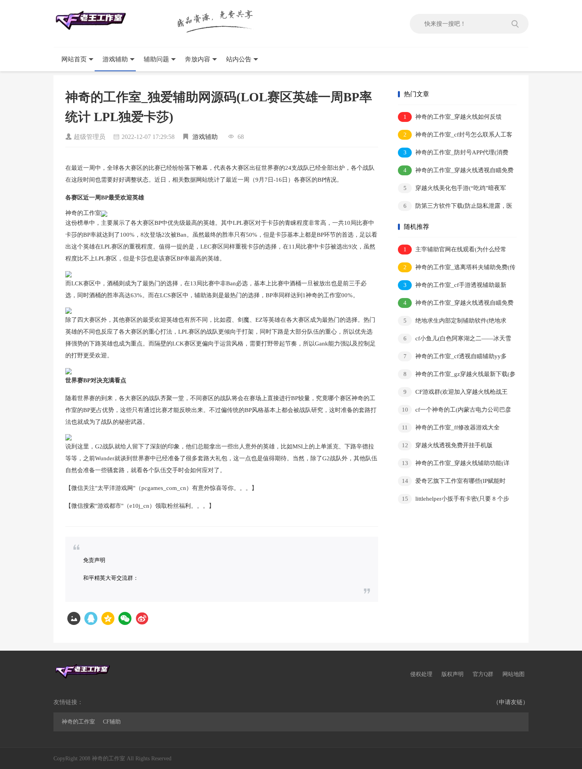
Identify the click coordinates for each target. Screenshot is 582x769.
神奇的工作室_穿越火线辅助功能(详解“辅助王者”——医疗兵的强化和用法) (454, 464)
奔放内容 (197, 59)
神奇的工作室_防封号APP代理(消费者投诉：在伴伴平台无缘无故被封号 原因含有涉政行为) (453, 153)
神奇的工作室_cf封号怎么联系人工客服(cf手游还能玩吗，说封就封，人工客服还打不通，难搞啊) (455, 136)
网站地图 (513, 674)
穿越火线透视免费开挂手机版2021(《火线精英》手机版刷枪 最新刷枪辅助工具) (456, 446)
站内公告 (238, 59)
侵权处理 (421, 674)
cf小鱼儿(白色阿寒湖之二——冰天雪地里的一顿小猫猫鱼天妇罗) (454, 339)
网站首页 (74, 59)
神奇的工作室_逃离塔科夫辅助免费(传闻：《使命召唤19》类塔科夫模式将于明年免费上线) (456, 268)
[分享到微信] (124, 618)
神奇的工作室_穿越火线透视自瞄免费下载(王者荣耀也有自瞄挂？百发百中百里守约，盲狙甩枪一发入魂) (456, 171)
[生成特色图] (73, 618)
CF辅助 (112, 722)
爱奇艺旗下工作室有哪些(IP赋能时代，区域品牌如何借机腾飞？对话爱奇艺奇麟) (454, 482)
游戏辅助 (115, 59)
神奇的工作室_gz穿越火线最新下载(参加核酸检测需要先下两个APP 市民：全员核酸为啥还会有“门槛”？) (457, 375)
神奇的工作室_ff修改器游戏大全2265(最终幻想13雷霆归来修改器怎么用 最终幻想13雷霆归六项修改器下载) (454, 428)
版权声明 (452, 674)
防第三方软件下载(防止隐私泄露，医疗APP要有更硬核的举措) (455, 207)
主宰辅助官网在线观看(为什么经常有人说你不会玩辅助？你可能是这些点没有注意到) (454, 250)
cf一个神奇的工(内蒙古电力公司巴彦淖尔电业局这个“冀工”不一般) (454, 411)
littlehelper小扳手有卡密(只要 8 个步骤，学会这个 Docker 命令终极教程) (453, 500)
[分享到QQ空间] (107, 618)
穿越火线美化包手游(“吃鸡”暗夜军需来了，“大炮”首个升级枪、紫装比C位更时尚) (453, 189)
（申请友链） (511, 702)
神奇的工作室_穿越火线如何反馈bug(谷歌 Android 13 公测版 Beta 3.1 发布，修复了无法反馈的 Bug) (450, 118)
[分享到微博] (141, 618)
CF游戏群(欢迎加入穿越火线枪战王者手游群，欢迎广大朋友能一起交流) (453, 393)
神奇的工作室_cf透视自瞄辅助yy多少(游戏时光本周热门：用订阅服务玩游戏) (453, 357)
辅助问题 (156, 59)
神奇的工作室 (78, 722)
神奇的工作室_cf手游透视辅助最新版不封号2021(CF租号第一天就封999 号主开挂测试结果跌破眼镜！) (453, 286)
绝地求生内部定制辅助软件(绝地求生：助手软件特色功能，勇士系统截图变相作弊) (454, 322)
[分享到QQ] (90, 618)
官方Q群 (483, 674)
